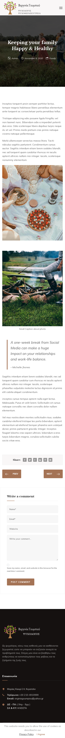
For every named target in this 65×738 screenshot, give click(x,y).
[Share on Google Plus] (35, 460)
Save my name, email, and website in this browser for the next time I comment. (32, 569)
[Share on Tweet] (30, 460)
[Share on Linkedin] (40, 460)
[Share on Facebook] (25, 460)
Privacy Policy (26, 734)
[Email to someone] (50, 460)
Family (52, 58)
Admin (15, 58)
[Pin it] (45, 460)
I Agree (41, 734)
